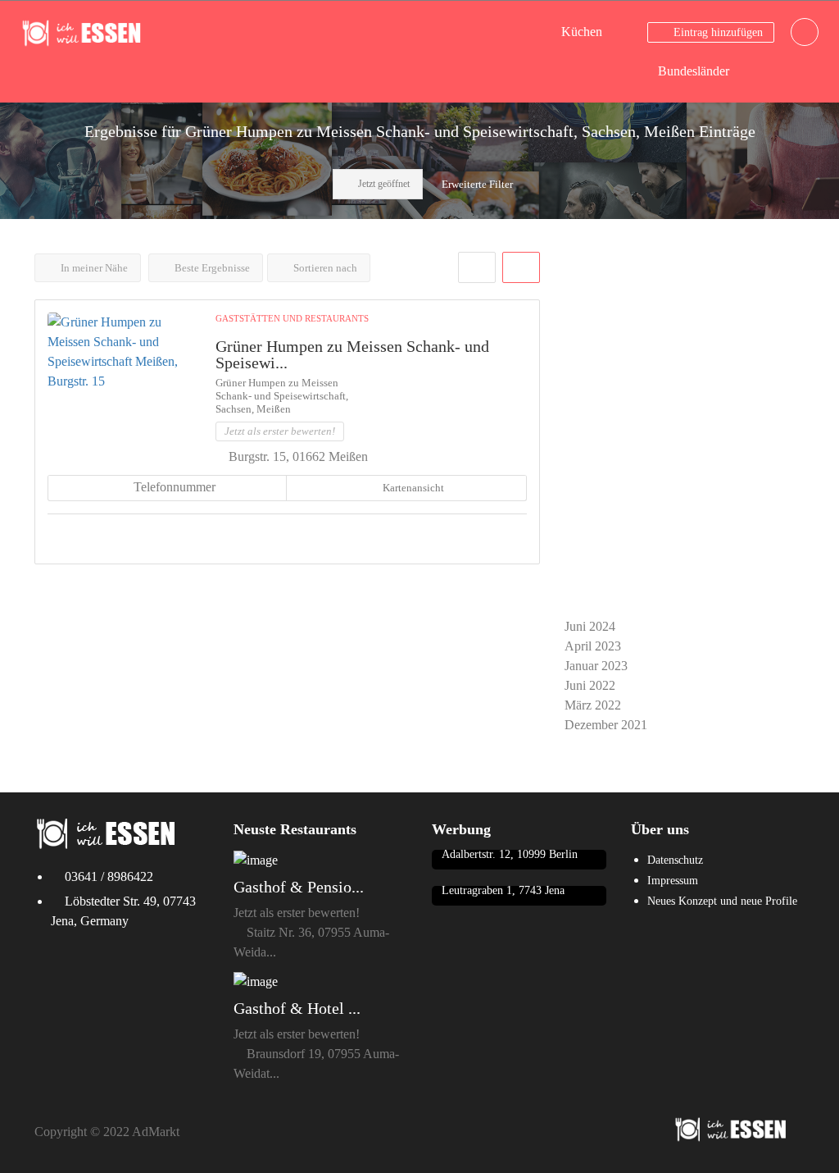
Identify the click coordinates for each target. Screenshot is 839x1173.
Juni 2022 (590, 685)
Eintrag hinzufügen (716, 32)
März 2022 (593, 705)
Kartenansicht (412, 488)
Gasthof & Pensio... (299, 887)
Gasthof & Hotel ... (297, 1008)
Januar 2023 (596, 666)
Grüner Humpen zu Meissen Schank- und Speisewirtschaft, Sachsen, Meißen (281, 396)
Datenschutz (675, 860)
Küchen (581, 32)
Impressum (672, 880)
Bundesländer (693, 71)
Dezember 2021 (606, 725)
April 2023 (593, 646)
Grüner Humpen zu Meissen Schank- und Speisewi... (352, 354)
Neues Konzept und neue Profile (722, 901)
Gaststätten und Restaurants (292, 318)
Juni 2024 (590, 626)
